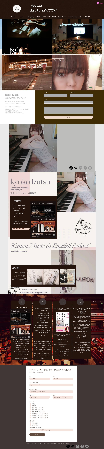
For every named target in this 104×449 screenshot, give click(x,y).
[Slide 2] (50, 87)
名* (30, 376)
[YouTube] (90, 168)
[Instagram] (80, 168)
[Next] (100, 54)
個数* (54, 395)
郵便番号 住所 (33, 389)
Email (45, 99)
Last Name (72, 92)
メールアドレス (33, 382)
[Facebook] (85, 168)
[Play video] (52, 148)
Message (46, 105)
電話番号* (31, 395)
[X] (71, 168)
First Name (46, 92)
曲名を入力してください (35, 427)
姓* (53, 376)
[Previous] (4, 54)
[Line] (76, 168)
